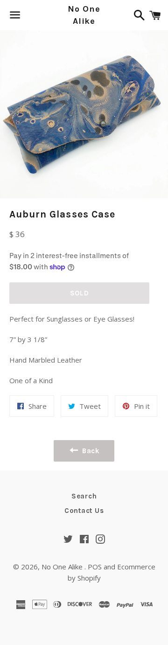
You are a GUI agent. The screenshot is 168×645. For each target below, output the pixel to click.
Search (84, 496)
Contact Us (84, 510)
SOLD (79, 293)
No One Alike (84, 15)
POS (95, 566)
